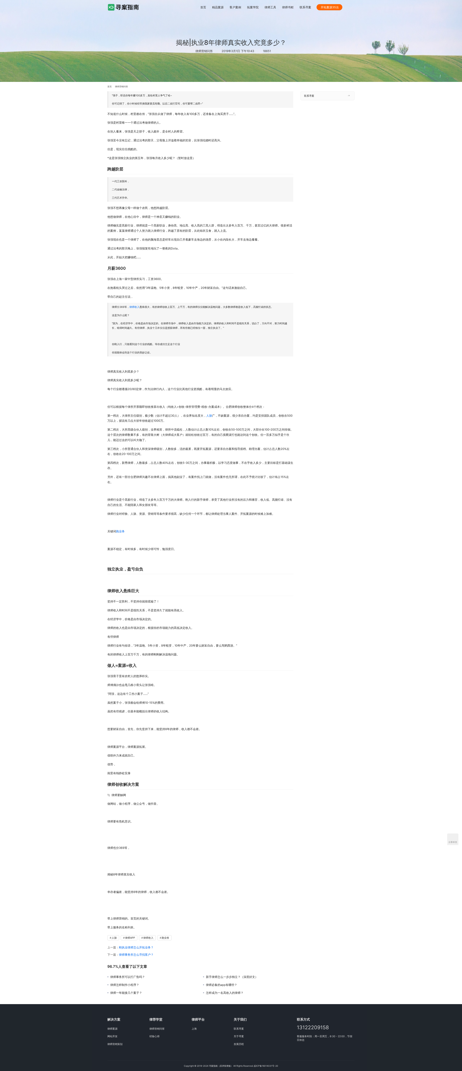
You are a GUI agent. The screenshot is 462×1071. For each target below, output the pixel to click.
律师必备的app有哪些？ (221, 984)
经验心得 (154, 1036)
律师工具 (270, 7)
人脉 (209, 415)
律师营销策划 (115, 1044)
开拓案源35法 (330, 7)
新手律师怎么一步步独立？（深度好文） (232, 976)
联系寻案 (305, 7)
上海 (194, 1028)
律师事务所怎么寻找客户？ (136, 954)
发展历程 (239, 1044)
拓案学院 (253, 7)
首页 (203, 7)
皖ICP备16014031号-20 (266, 1065)
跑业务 (120, 531)
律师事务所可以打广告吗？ (127, 976)
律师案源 (112, 1028)
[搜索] (353, 7)
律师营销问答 (204, 51)
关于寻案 (239, 1036)
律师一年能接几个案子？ (126, 992)
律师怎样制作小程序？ (124, 984)
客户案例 (235, 7)
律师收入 (134, 306)
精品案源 (218, 7)
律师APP (130, 937)
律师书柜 (288, 7)
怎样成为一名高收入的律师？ (224, 992)
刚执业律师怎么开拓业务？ (136, 947)
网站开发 (112, 1036)
